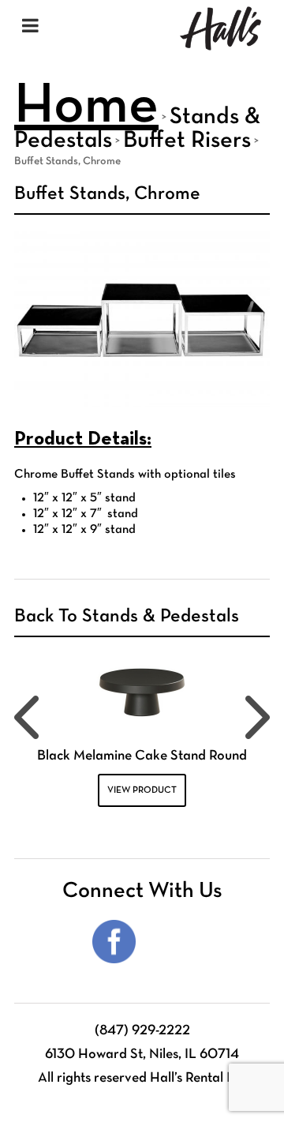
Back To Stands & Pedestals (126, 616)
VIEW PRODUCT (142, 790)
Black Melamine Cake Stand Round (142, 756)
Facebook (114, 941)
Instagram (170, 941)
